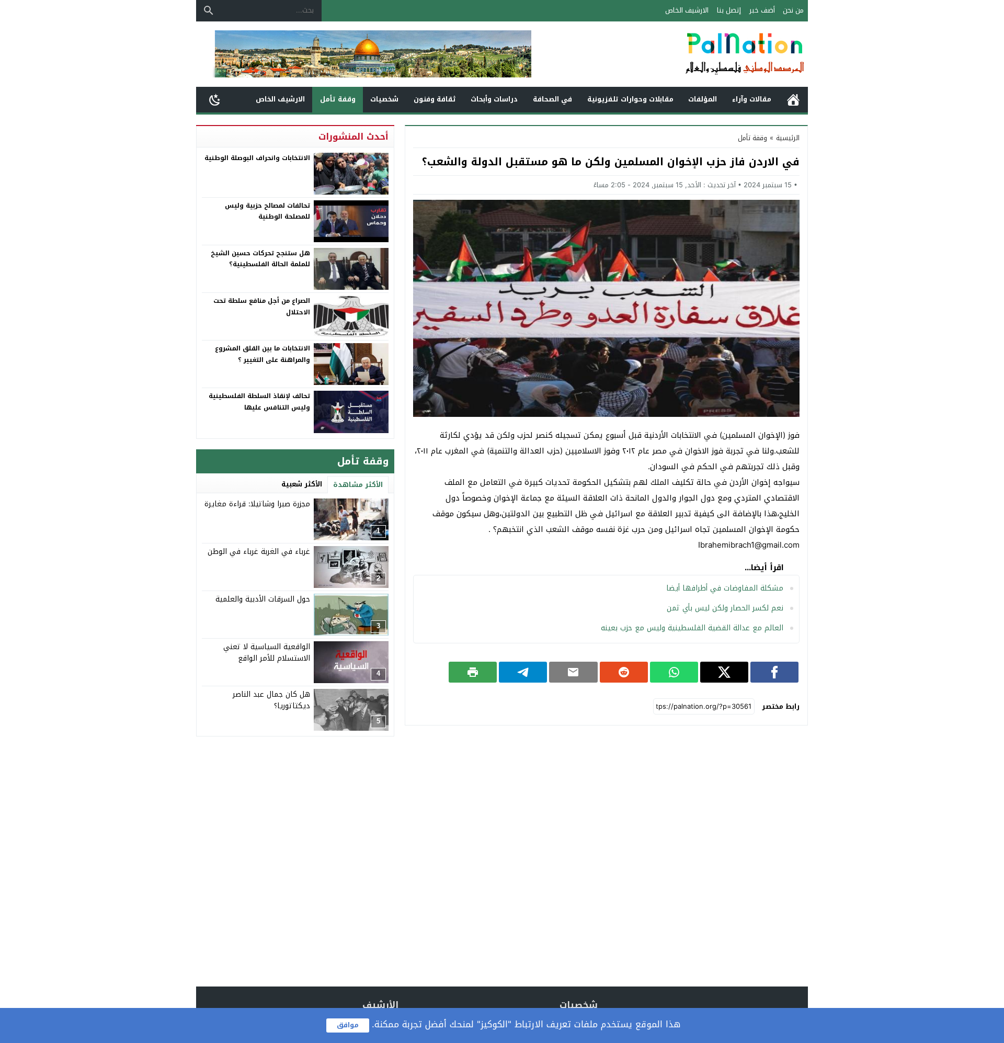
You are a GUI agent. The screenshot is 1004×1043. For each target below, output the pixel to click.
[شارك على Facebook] (774, 672)
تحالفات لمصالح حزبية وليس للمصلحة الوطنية (267, 211)
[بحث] (208, 10)
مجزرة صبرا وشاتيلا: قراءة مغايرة (257, 504)
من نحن (793, 10)
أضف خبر (762, 10)
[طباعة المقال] (472, 672)
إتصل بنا (729, 10)
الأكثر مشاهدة (358, 484)
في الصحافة (552, 99)
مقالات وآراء (751, 99)
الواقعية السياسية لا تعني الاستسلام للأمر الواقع (266, 652)
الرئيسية (793, 99)
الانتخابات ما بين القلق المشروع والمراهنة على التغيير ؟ (262, 354)
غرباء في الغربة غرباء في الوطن (259, 552)
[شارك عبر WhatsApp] (674, 672)
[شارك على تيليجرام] (522, 672)
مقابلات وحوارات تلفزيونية (630, 99)
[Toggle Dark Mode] (215, 99)
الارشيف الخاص (687, 10)
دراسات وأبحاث (494, 99)
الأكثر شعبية (301, 484)
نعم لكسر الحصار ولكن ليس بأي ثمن (725, 608)
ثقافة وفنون (435, 99)
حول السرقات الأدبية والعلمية (262, 599)
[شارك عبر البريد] (573, 672)
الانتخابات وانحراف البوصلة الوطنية (257, 158)
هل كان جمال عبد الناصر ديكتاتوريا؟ (271, 700)
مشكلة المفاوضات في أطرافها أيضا (724, 588)
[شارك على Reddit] (623, 672)
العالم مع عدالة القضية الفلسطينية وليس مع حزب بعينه (692, 628)
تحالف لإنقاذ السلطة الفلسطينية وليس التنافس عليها (259, 401)
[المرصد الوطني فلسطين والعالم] (692, 54)
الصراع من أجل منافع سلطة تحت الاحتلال (261, 306)
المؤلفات (702, 99)
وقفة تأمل (338, 99)
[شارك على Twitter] (724, 672)
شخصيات (384, 99)
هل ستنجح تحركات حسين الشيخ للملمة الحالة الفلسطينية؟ (260, 258)
